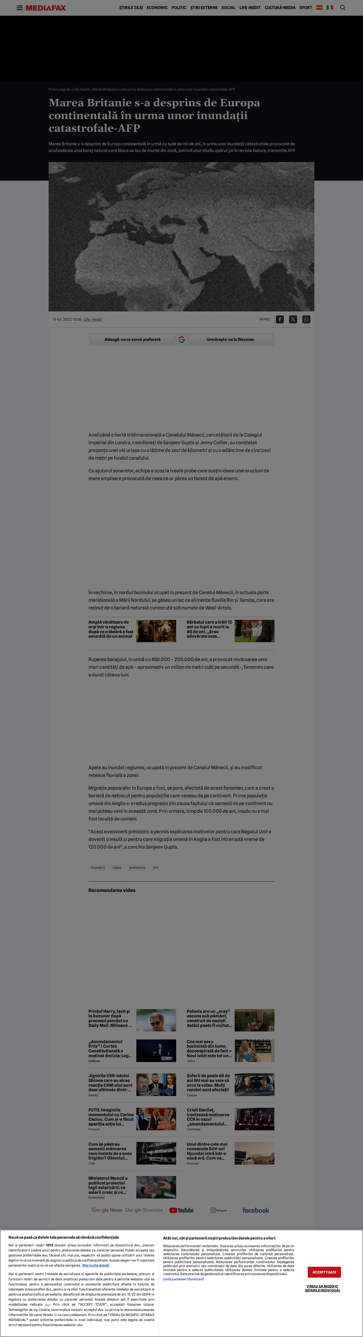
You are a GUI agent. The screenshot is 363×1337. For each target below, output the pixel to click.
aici (47, 1304)
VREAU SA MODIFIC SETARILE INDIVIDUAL (322, 1288)
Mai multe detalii (95, 1265)
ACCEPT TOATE (324, 1272)
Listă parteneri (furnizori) (183, 1279)
